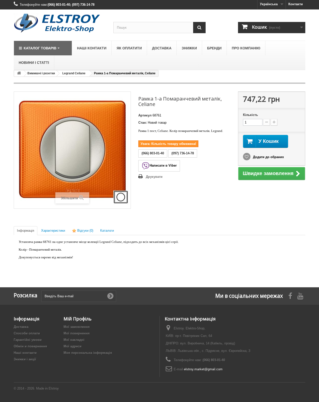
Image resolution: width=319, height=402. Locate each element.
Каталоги (107, 230)
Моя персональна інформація (88, 353)
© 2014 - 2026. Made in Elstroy (36, 388)
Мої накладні (74, 340)
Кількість (250, 115)
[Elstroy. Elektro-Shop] (60, 23)
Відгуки (84, 230)
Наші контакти (25, 353)
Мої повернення (77, 333)
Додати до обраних (268, 157)
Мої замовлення (77, 327)
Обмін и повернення (30, 346)
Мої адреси (72, 346)
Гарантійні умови (28, 340)
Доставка (21, 327)
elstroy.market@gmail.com (203, 369)
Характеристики (53, 230)
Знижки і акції (25, 359)
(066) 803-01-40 (214, 360)
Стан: (142, 122)
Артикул (145, 115)
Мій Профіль (77, 319)
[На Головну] (19, 73)
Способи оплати (27, 333)
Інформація (25, 230)
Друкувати (154, 177)
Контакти (295, 4)
